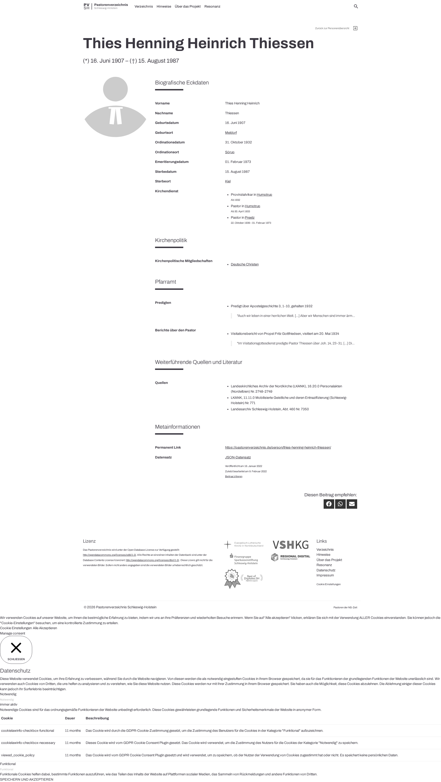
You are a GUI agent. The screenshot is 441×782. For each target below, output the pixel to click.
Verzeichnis (144, 6)
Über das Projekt (188, 6)
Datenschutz (326, 570)
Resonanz (212, 6)
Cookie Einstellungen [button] (16, 628)
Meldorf (231, 132)
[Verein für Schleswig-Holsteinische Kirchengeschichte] (290, 550)
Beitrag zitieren (233, 476)
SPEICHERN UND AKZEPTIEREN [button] (26, 779)
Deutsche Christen (245, 264)
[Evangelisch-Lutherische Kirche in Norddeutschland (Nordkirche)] (244, 550)
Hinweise (164, 6)
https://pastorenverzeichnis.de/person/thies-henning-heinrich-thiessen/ (278, 447)
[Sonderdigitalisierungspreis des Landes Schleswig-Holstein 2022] (244, 589)
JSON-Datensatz (238, 457)
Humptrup (264, 194)
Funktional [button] (8, 764)
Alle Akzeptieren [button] (45, 628)
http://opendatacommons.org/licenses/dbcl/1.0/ (152, 560)
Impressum (325, 575)
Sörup (230, 152)
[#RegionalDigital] (290, 561)
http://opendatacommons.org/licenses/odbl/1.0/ (109, 554)
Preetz (249, 217)
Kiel (228, 181)
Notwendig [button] (8, 694)
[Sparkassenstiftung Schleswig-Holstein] (244, 564)
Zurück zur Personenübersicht (332, 28)
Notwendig (7, 699)
